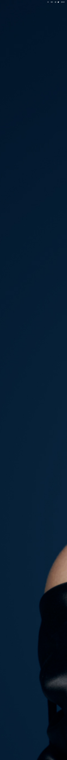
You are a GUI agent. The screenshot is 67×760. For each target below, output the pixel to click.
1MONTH (52, 2)
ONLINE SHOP (63, 2)
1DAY (48, 2)
